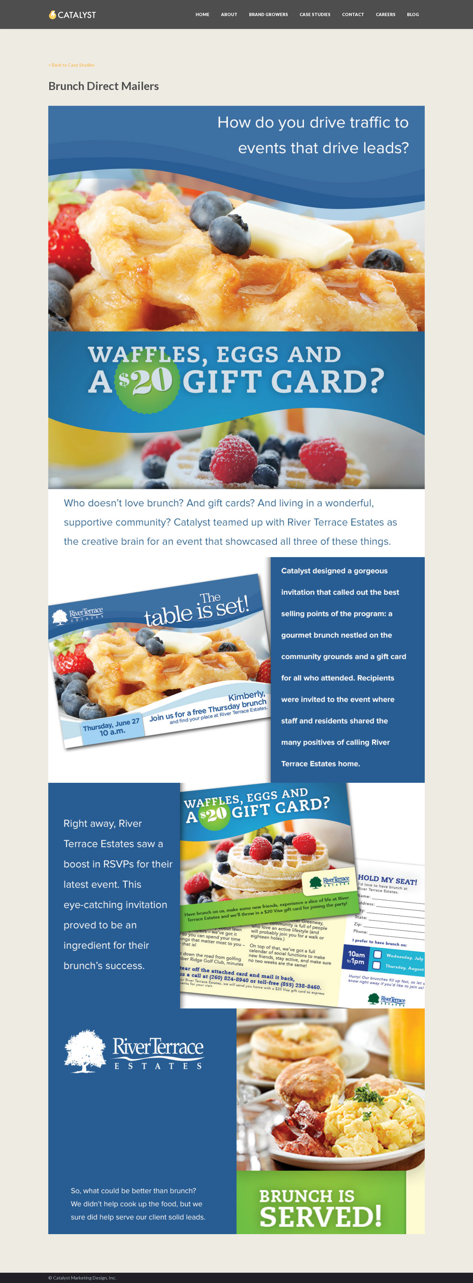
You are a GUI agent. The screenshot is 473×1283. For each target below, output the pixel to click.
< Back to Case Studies (71, 65)
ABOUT (229, 14)
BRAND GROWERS (268, 14)
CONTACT (353, 14)
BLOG (413, 14)
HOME (202, 14)
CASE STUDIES (315, 14)
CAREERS (385, 14)
